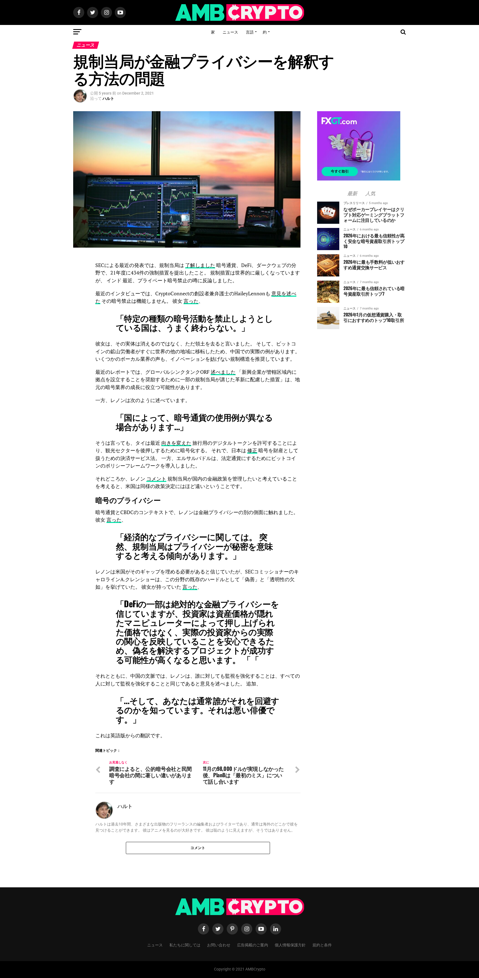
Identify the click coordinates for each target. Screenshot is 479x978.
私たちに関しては (184, 944)
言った (191, 301)
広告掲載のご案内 (252, 944)
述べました (223, 372)
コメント (156, 479)
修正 (252, 450)
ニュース (230, 32)
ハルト (108, 98)
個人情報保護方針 (290, 944)
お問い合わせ (218, 944)
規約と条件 (322, 944)
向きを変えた (176, 443)
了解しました (200, 265)
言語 (250, 32)
